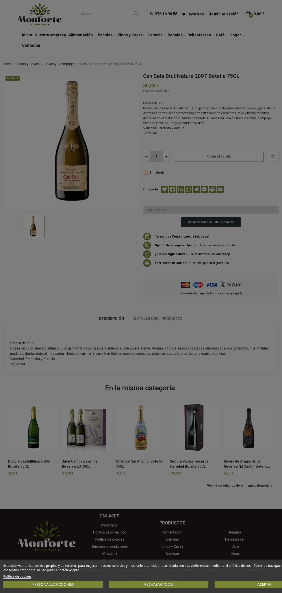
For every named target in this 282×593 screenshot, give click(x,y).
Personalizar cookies (53, 584)
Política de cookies (17, 576)
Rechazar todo (158, 584)
